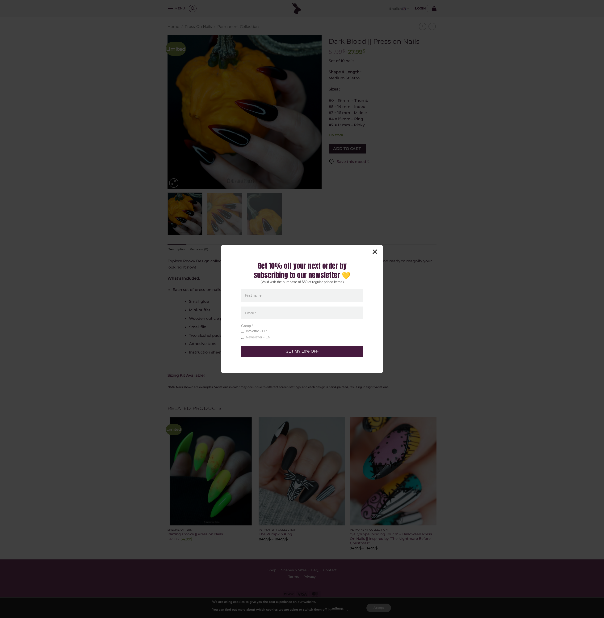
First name (253, 295)
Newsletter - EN (258, 337)
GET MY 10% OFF (302, 351)
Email (250, 313)
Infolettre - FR (256, 331)
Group (247, 326)
